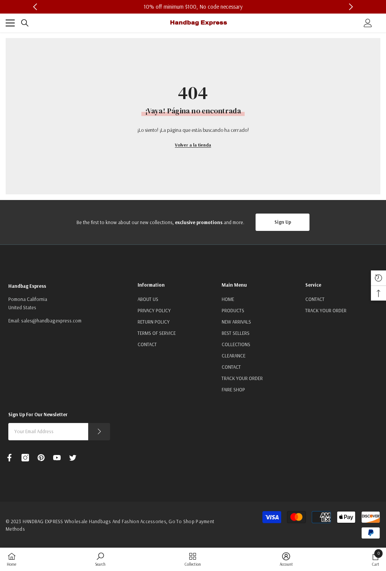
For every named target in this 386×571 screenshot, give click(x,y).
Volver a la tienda (193, 145)
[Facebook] (9, 458)
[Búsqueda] (24, 22)
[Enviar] (99, 431)
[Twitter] (73, 458)
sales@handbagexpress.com (51, 321)
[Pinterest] (41, 458)
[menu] (10, 22)
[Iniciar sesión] (368, 23)
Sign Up (282, 222)
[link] (100, 559)
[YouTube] (57, 458)
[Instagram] (25, 458)
